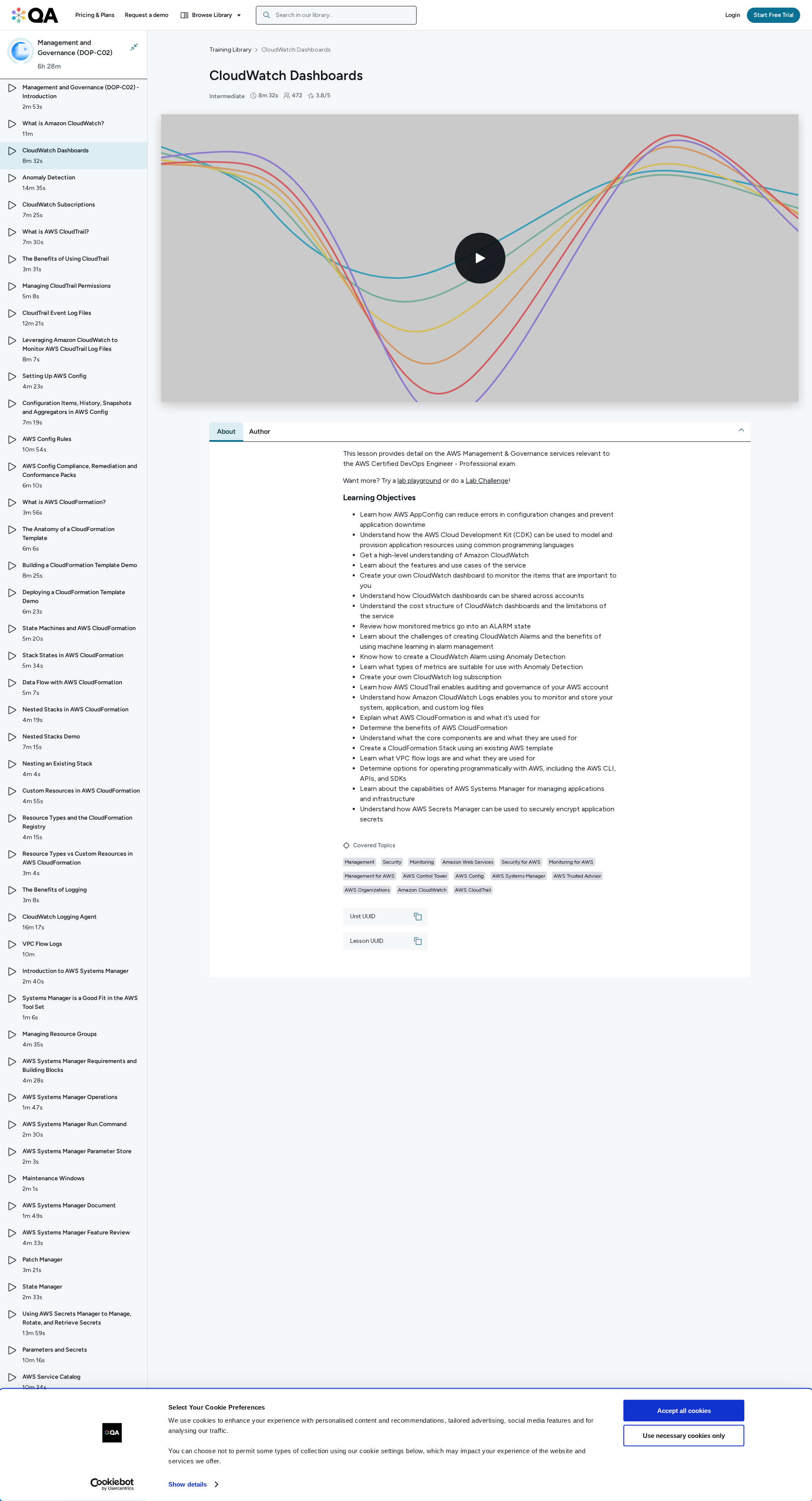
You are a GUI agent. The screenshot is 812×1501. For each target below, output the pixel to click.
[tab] (226, 431)
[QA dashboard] (35, 15)
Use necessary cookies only (684, 1435)
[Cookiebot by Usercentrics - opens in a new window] (112, 1484)
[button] (95, 15)
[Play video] (480, 258)
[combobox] (336, 15)
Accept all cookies (684, 1410)
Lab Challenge (487, 480)
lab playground (419, 480)
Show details (187, 1484)
